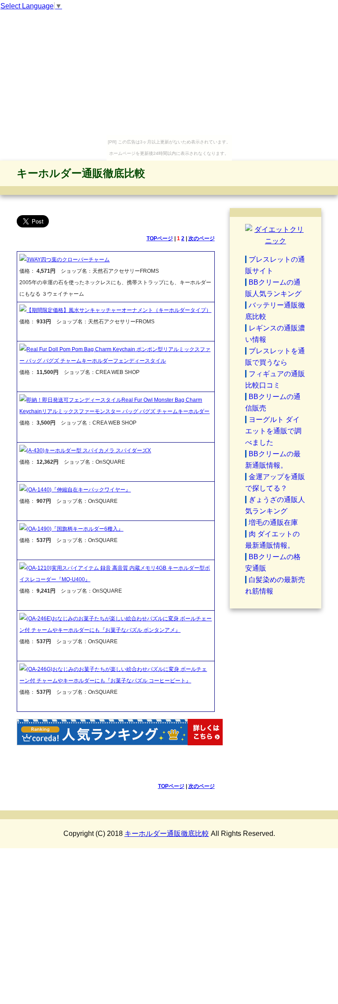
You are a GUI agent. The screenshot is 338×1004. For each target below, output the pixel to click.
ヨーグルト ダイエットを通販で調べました (273, 431)
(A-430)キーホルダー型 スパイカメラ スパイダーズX (88, 450)
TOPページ (160, 238)
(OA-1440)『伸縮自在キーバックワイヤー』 (78, 490)
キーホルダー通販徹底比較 (81, 173)
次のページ (201, 238)
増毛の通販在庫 (273, 522)
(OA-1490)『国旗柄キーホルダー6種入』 (74, 529)
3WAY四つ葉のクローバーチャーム (68, 259)
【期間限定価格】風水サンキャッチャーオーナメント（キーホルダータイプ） (118, 310)
